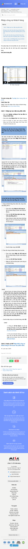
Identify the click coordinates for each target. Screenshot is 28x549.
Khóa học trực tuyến (14, 512)
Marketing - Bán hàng (14, 525)
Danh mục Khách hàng (13, 106)
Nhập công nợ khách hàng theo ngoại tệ (12, 369)
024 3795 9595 (15, 474)
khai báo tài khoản (11, 330)
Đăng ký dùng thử (14, 491)
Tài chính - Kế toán (14, 523)
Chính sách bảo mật (21, 539)
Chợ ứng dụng (14, 489)
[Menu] (16, 4)
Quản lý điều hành (14, 528)
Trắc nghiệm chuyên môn (14, 515)
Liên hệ (14, 499)
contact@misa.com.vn (15, 472)
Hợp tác (14, 494)
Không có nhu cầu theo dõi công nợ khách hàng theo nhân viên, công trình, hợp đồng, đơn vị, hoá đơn (14, 31)
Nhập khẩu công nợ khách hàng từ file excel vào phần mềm (13, 344)
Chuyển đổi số (14, 530)
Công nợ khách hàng (7, 370)
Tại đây (14, 98)
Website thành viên (13, 535)
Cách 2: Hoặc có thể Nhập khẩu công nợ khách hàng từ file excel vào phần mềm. (14, 39)
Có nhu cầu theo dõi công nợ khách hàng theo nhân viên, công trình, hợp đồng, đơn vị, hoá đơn (13, 35)
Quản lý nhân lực (14, 526)
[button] (11, 361)
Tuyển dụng (14, 497)
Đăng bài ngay (9, 383)
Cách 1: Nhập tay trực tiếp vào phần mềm (13, 27)
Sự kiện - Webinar (14, 510)
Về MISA (14, 488)
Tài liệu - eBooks (14, 509)
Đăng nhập (14, 493)
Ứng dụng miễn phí (14, 514)
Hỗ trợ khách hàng (14, 496)
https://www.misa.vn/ (15, 476)
